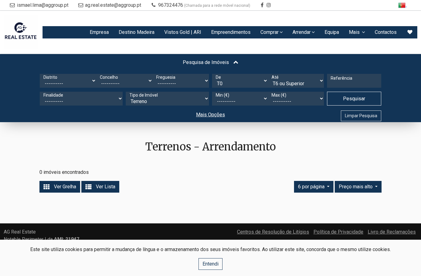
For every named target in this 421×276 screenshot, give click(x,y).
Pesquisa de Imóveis (206, 62)
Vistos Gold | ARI (182, 32)
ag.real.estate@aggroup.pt (113, 5)
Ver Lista (105, 187)
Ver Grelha (64, 187)
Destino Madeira (136, 32)
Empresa (99, 32)
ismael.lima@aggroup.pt (42, 5)
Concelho (109, 77)
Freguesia (165, 77)
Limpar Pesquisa (361, 115)
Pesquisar (354, 99)
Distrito (50, 77)
